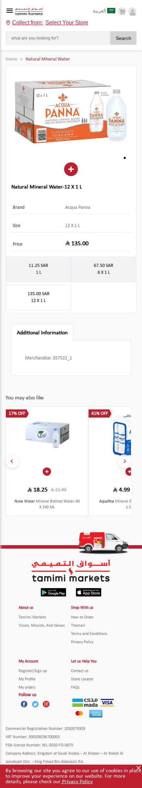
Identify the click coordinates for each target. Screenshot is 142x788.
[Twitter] (35, 704)
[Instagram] (46, 704)
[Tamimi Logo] (29, 11)
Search (123, 38)
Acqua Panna (77, 207)
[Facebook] (24, 704)
